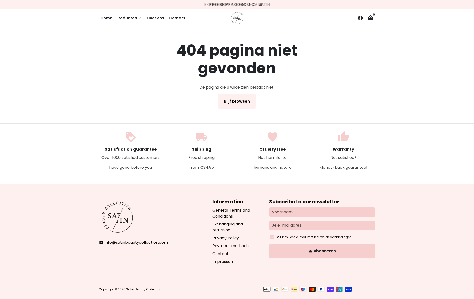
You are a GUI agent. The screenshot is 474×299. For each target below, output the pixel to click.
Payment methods (230, 246)
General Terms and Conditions (231, 213)
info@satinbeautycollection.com (133, 242)
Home (106, 17)
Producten (129, 17)
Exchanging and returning (227, 227)
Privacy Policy (225, 238)
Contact (177, 17)
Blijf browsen (237, 101)
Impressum (223, 261)
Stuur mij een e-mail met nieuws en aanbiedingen (314, 237)
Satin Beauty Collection (143, 289)
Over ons (155, 17)
